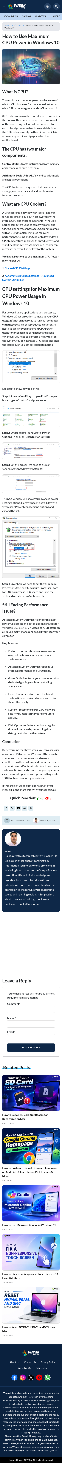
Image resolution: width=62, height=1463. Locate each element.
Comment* (13, 1003)
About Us (14, 1362)
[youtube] (39, 1377)
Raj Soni (52, 820)
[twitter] (12, 808)
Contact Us (30, 1362)
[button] (47, 6)
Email (11, 1031)
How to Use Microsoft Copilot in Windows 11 (29, 1225)
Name (11, 1018)
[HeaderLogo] (17, 6)
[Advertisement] (31, 946)
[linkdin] (18, 808)
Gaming (26, 16)
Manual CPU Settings (17, 268)
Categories (41, 1367)
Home (7, 25)
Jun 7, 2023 (26, 820)
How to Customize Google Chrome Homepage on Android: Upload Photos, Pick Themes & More (29, 1172)
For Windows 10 (17, 25)
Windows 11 (42, 16)
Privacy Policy (47, 1362)
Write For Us (24, 1367)
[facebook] (6, 808)
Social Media (10, 16)
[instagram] (23, 1377)
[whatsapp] (48, 1377)
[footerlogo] (31, 1353)
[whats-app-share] (24, 808)
